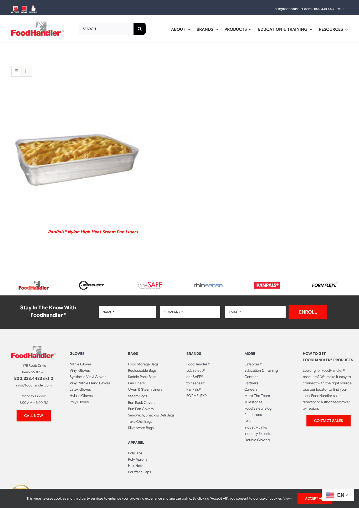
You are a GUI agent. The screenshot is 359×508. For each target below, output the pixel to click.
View (287, 498)
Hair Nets (135, 465)
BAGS (133, 353)
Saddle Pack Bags (142, 376)
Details (77, 159)
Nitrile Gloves (81, 364)
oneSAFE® (194, 376)
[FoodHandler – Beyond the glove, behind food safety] (33, 282)
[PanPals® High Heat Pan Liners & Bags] (267, 284)
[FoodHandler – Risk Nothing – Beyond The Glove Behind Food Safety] (33, 348)
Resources (253, 414)
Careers (251, 389)
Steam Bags (137, 396)
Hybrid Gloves (81, 395)
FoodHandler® (197, 364)
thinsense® (195, 383)
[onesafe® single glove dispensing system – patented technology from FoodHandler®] (150, 283)
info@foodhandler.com (293, 9)
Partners (251, 383)
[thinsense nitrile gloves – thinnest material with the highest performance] (208, 285)
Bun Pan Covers (141, 408)
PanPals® (193, 389)
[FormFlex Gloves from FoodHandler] (325, 282)
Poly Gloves (79, 402)
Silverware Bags (141, 427)
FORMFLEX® (196, 395)
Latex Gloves (80, 389)
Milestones (253, 402)
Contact (251, 376)
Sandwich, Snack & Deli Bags (151, 415)
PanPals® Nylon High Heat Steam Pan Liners (93, 232)
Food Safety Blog (257, 408)
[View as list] (27, 71)
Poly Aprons (137, 459)
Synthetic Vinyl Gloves (88, 376)
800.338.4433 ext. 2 (329, 9)
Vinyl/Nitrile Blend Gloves (90, 383)
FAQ (248, 421)
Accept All (315, 498)
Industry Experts (257, 433)
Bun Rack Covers (142, 402)
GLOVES (77, 353)
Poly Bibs (135, 453)
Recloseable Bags (142, 370)
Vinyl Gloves (80, 370)
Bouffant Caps (139, 472)
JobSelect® (195, 370)
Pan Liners (136, 383)
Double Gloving (257, 439)
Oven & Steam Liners (145, 389)
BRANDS (193, 353)
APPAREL (136, 442)
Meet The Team (257, 395)
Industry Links (255, 427)
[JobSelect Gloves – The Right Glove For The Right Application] (92, 280)
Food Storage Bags (143, 364)
